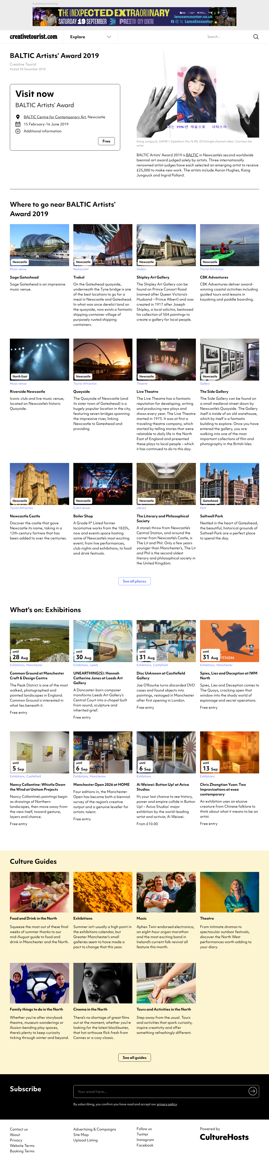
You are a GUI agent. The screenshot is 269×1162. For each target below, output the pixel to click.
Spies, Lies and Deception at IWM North (228, 675)
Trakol (78, 277)
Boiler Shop (83, 516)
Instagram (145, 1139)
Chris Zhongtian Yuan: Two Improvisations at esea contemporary (223, 789)
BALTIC (192, 154)
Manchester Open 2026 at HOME (101, 784)
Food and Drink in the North (33, 918)
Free (106, 141)
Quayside (81, 391)
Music (142, 918)
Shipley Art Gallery (153, 277)
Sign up (253, 1091)
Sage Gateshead (24, 277)
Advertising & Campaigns (94, 1129)
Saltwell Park (211, 516)
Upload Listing (85, 1140)
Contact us (19, 1129)
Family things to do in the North (36, 1009)
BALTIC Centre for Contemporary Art (55, 116)
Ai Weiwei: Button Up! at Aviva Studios (163, 787)
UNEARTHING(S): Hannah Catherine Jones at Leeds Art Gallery (98, 678)
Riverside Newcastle (27, 391)
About (15, 1135)
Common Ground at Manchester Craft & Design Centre (37, 675)
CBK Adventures (214, 277)
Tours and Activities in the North (164, 1009)
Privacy (16, 1140)
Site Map (81, 1135)
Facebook (145, 1145)
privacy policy (167, 1104)
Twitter (142, 1134)
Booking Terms (22, 1151)
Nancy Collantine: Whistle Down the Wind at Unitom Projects (37, 787)
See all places (134, 581)
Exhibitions (82, 918)
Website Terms (22, 1146)
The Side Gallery (214, 391)
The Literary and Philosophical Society (163, 518)
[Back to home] (33, 38)
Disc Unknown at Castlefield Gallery (161, 675)
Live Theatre (147, 391)
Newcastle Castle (25, 516)
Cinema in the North (90, 1009)
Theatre (207, 918)
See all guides (134, 1057)
